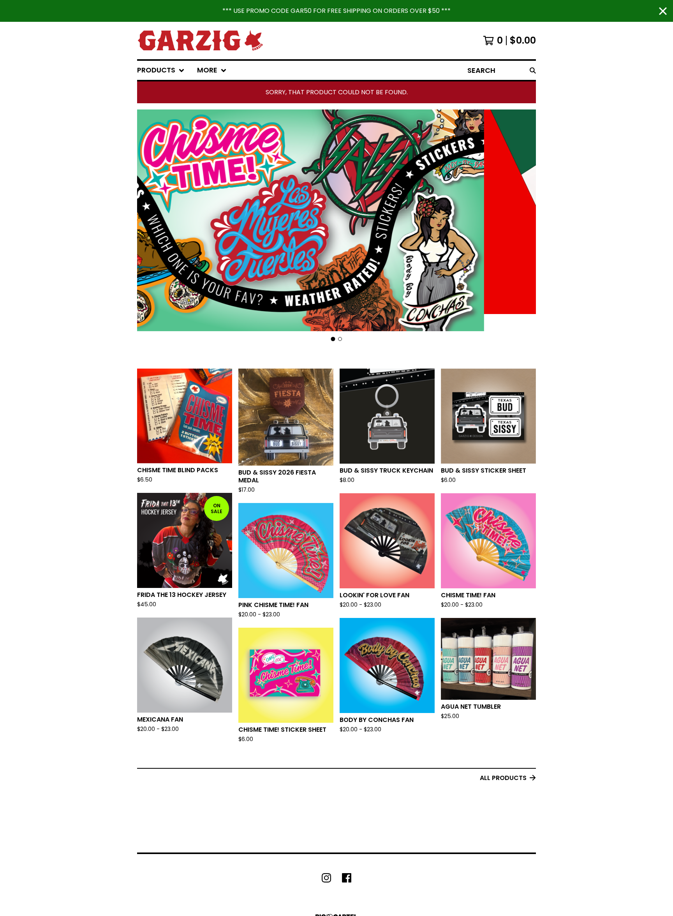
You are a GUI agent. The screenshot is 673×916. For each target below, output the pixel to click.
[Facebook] (346, 878)
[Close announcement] (663, 11)
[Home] (200, 40)
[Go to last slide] (148, 221)
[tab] (333, 339)
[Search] (533, 70)
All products (503, 777)
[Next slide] (525, 221)
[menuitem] (161, 70)
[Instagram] (326, 878)
